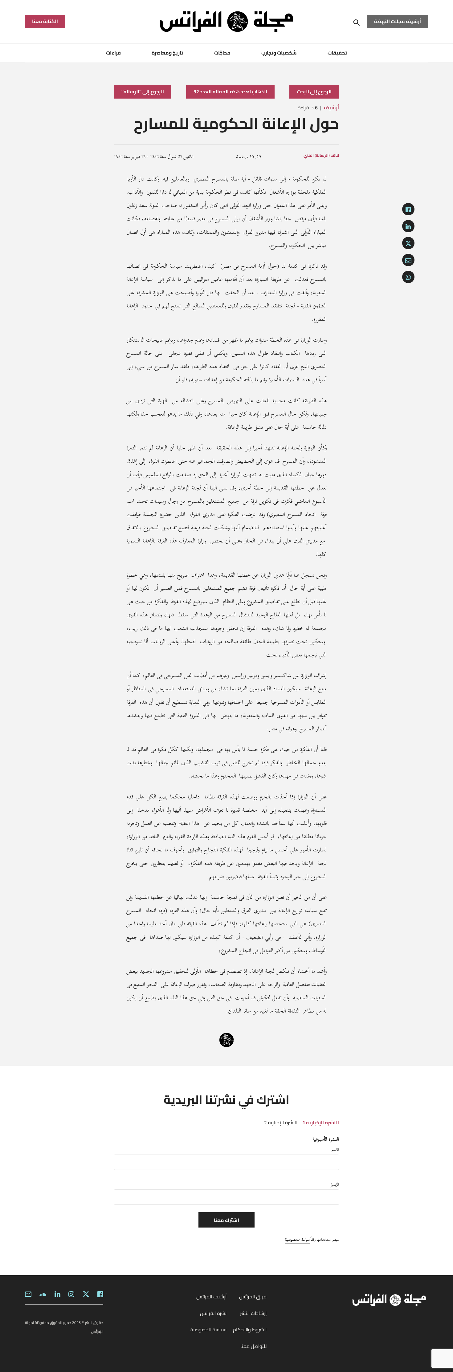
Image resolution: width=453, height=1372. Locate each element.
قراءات (113, 52)
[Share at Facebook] (408, 209)
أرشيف (331, 107)
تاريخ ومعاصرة (167, 52)
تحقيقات (337, 52)
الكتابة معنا (45, 21)
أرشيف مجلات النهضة (397, 21)
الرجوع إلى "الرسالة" (142, 91)
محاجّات (222, 52)
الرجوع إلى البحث (314, 91)
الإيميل (334, 1184)
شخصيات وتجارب (279, 52)
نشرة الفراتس (213, 1313)
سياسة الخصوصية (297, 1240)
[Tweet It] (408, 243)
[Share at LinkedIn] (408, 226)
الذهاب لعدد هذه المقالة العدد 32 (230, 91)
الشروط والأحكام (250, 1329)
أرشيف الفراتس (211, 1296)
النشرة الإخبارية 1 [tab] (320, 1122)
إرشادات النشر (253, 1313)
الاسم (335, 1150)
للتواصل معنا (253, 1346)
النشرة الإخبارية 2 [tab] (280, 1122)
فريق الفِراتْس (253, 1296)
